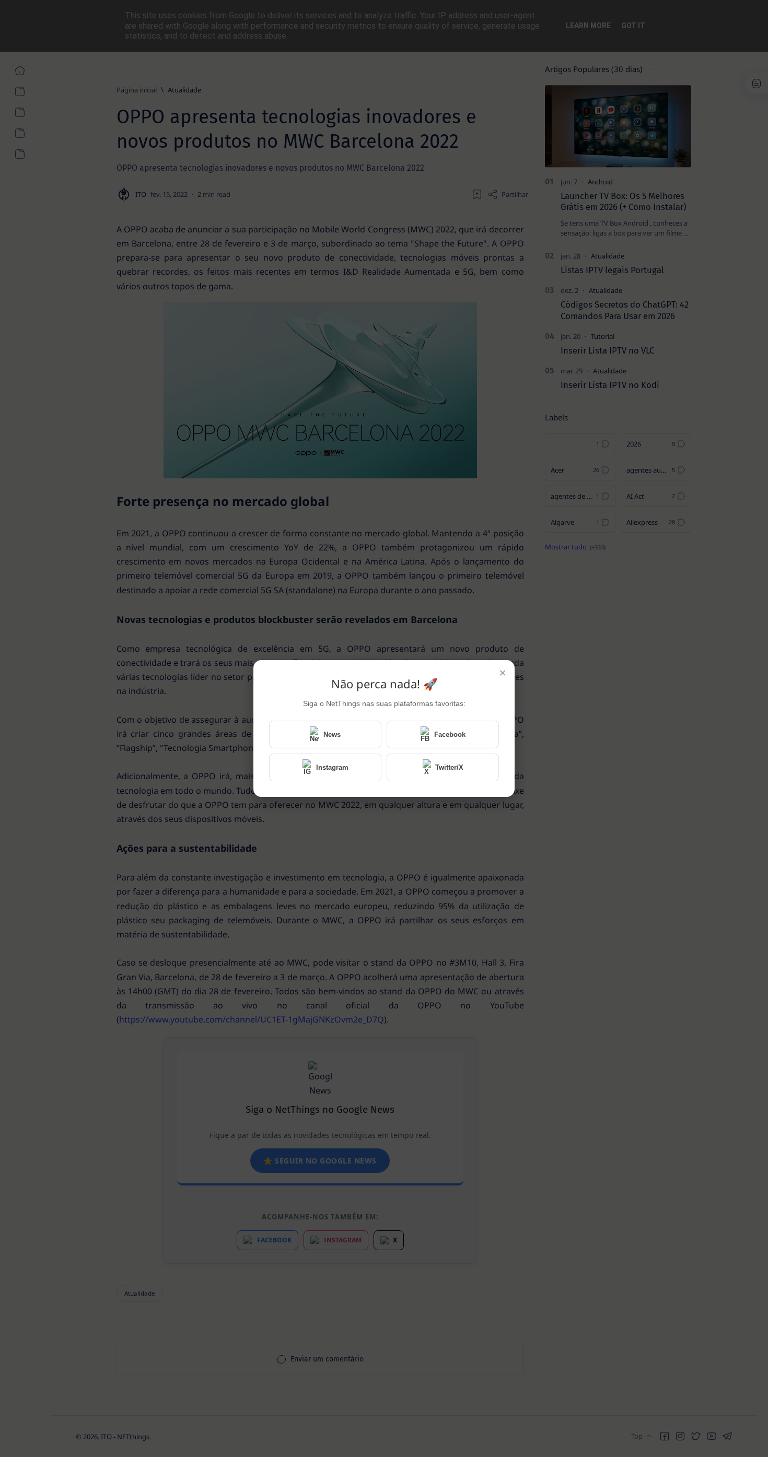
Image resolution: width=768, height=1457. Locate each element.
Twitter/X (449, 767)
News (332, 734)
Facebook (450, 734)
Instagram (332, 767)
